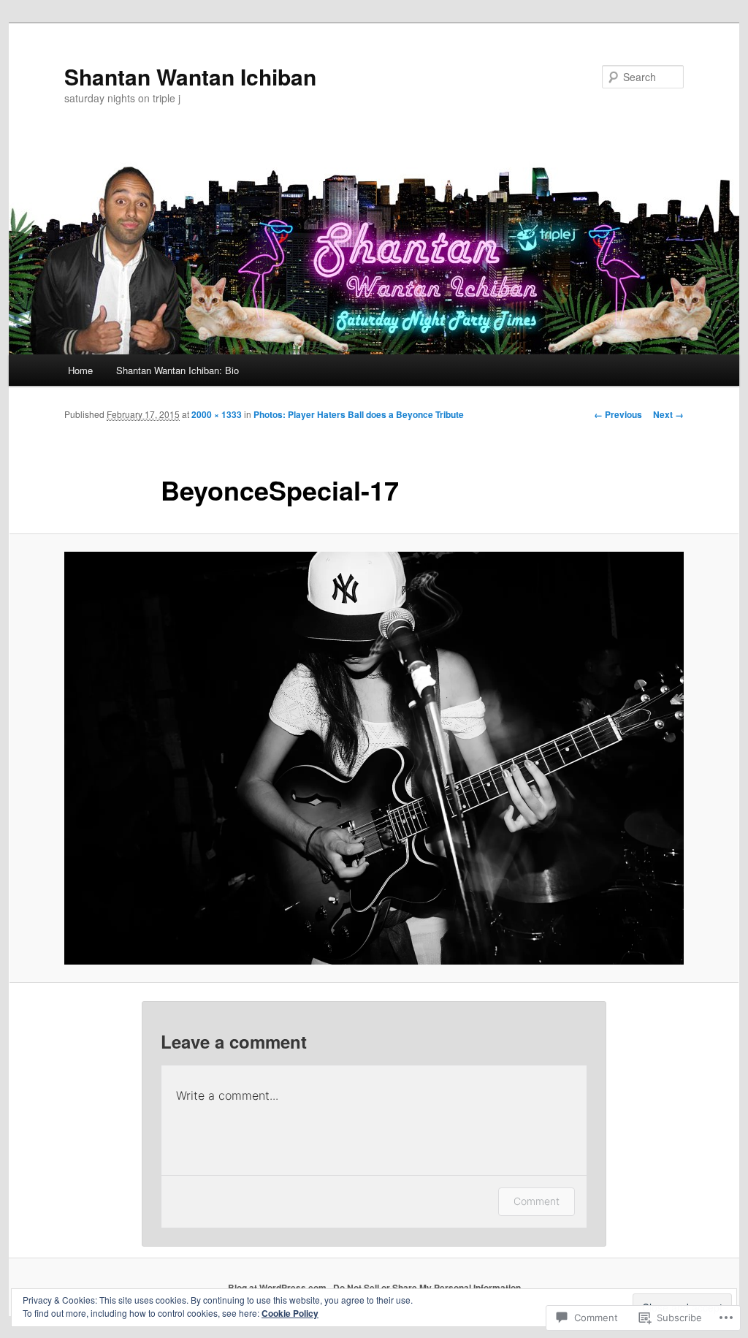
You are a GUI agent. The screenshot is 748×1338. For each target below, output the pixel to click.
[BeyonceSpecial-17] (374, 758)
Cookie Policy (290, 1313)
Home (80, 370)
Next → (668, 414)
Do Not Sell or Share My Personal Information (427, 1287)
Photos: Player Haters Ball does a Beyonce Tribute (358, 414)
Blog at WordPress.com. (278, 1287)
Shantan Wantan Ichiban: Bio (177, 370)
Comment (537, 1201)
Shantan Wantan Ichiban (190, 76)
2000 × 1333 (216, 414)
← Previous (618, 414)
